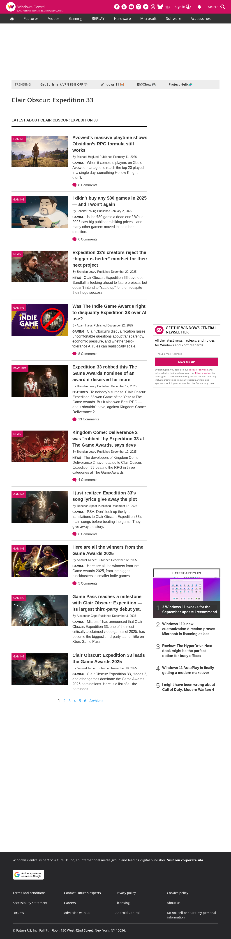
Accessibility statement (30, 903)
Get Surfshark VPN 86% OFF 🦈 (64, 84)
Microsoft (148, 18)
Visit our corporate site (185, 860)
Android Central (128, 913)
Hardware (122, 18)
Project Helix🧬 (180, 84)
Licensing (123, 903)
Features (31, 18)
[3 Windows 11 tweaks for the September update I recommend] (186, 597)
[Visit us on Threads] (153, 6)
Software (173, 18)
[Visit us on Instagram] (138, 6)
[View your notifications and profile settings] (199, 6)
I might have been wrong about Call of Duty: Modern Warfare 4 (188, 687)
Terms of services (198, 369)
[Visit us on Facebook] (117, 6)
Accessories (201, 18)
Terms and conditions (29, 893)
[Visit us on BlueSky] (160, 6)
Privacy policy (126, 893)
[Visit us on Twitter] (124, 6)
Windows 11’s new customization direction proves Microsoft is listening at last (188, 629)
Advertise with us (77, 913)
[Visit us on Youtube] (131, 6)
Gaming (75, 18)
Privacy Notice (203, 373)
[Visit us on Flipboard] (145, 6)
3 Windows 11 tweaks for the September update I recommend (189, 609)
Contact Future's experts (82, 893)
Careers (70, 903)
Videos (54, 18)
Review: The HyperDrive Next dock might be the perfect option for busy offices (187, 651)
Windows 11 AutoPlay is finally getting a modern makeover (188, 670)
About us (173, 903)
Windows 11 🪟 (112, 84)
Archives (96, 701)
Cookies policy (177, 893)
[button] (216, 7)
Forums (18, 913)
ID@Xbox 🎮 (146, 84)
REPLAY (98, 18)
